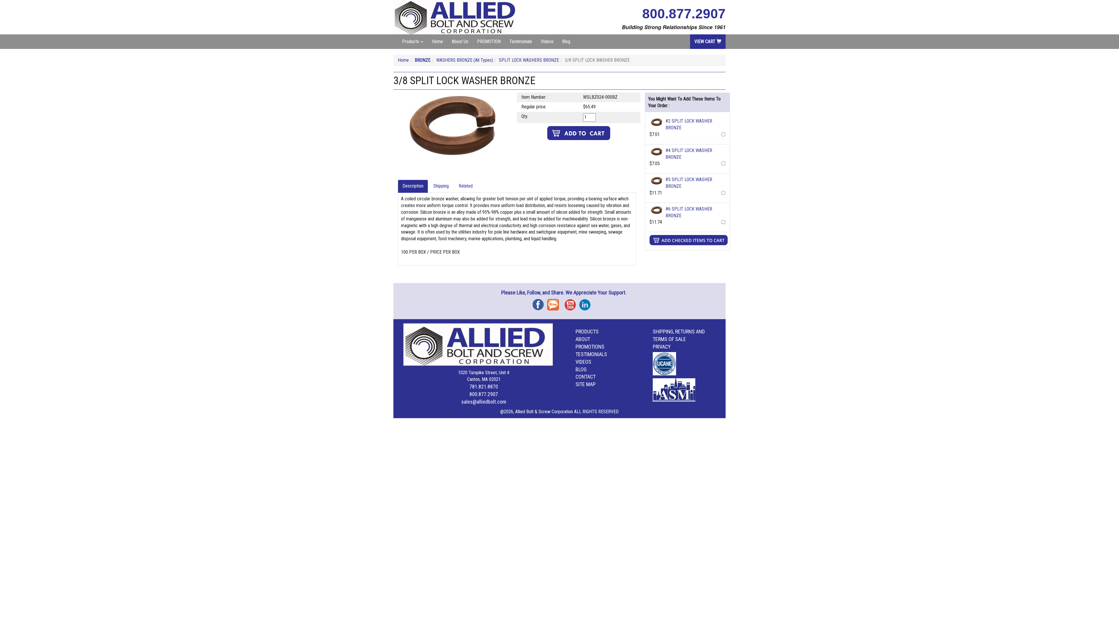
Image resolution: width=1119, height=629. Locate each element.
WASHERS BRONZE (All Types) (464, 60)
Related (466, 186)
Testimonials (520, 41)
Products (587, 331)
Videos (547, 41)
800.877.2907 (684, 13)
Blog (566, 41)
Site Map (586, 384)
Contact (586, 377)
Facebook (540, 303)
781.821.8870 (483, 387)
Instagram (586, 303)
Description (412, 186)
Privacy (662, 347)
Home (437, 41)
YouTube (572, 303)
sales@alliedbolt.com (483, 402)
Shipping (441, 186)
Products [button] (411, 41)
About (583, 339)
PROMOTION (489, 41)
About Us (460, 41)
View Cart (705, 41)
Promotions (590, 347)
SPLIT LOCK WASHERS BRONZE (529, 60)
